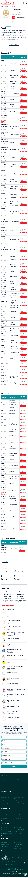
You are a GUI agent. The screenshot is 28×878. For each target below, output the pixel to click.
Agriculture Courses (6, 831)
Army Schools (4, 784)
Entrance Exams (5, 844)
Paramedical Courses (19, 829)
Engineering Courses (19, 831)
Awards (20, 22)
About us (12, 857)
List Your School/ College (7, 864)
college (6, 6)
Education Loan (18, 844)
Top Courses (4, 842)
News (2, 848)
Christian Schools (5, 782)
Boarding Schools (18, 782)
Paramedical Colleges (19, 803)
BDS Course (4, 827)
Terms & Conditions (5, 861)
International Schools (6, 780)
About (2, 22)
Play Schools (17, 784)
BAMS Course (17, 827)
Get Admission (17, 842)
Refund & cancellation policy (7, 863)
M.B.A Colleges (4, 812)
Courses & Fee (9, 22)
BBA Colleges (17, 818)
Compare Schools (20, 863)
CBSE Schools (4, 786)
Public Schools (17, 780)
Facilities (16, 22)
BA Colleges (4, 818)
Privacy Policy (15, 861)
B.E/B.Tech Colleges (19, 812)
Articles (16, 846)
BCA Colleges (17, 814)
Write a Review (4, 846)
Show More (14, 44)
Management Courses (6, 833)
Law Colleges (17, 801)
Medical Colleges (5, 797)
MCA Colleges (4, 814)
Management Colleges (6, 795)
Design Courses (18, 833)
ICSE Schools (17, 786)
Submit (14, 766)
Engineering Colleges (19, 795)
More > (2, 788)
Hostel (25, 22)
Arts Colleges (4, 801)
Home (2, 6)
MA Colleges (17, 816)
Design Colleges (5, 803)
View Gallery (21, 17)
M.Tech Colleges (5, 816)
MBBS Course (4, 829)
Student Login (17, 848)
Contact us (18, 857)
